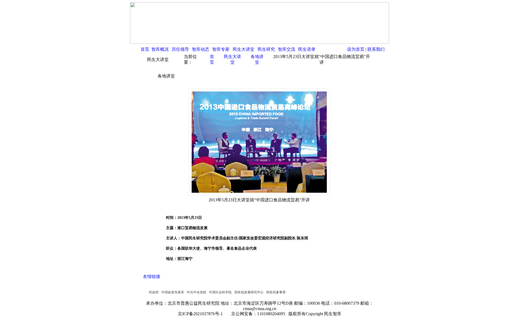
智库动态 (200, 49)
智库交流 (286, 49)
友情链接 (151, 276)
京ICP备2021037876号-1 (202, 313)
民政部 (154, 292)
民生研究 (266, 49)
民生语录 (306, 49)
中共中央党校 (196, 292)
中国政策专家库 (172, 292)
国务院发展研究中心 (249, 292)
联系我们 (376, 49)
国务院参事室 (276, 292)
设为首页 (355, 49)
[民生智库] (259, 42)
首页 (145, 49)
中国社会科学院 (220, 292)
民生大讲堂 (243, 49)
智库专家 (220, 49)
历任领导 (180, 49)
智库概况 (160, 49)
